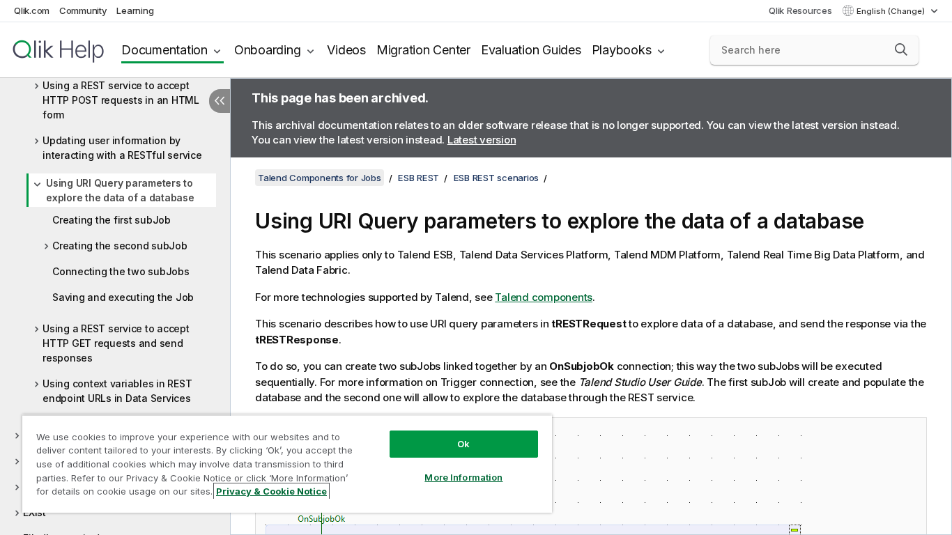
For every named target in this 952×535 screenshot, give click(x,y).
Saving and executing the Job (123, 297)
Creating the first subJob (111, 220)
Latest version (481, 139)
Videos (346, 49)
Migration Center (423, 49)
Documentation (164, 49)
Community (83, 10)
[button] (901, 49)
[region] (287, 463)
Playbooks (622, 49)
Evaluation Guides (531, 49)
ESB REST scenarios (496, 177)
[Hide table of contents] (219, 101)
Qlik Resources (800, 10)
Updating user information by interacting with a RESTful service (122, 147)
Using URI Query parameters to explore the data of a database (120, 190)
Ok (463, 443)
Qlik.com (31, 10)
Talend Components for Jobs (319, 177)
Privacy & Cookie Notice (271, 491)
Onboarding (267, 49)
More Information (463, 477)
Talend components (543, 297)
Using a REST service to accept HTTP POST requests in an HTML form (121, 100)
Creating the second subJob (119, 245)
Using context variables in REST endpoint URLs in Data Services (117, 391)
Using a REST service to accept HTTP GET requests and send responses (116, 343)
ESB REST (418, 177)
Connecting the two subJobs (121, 271)
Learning (134, 10)
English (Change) (892, 11)
